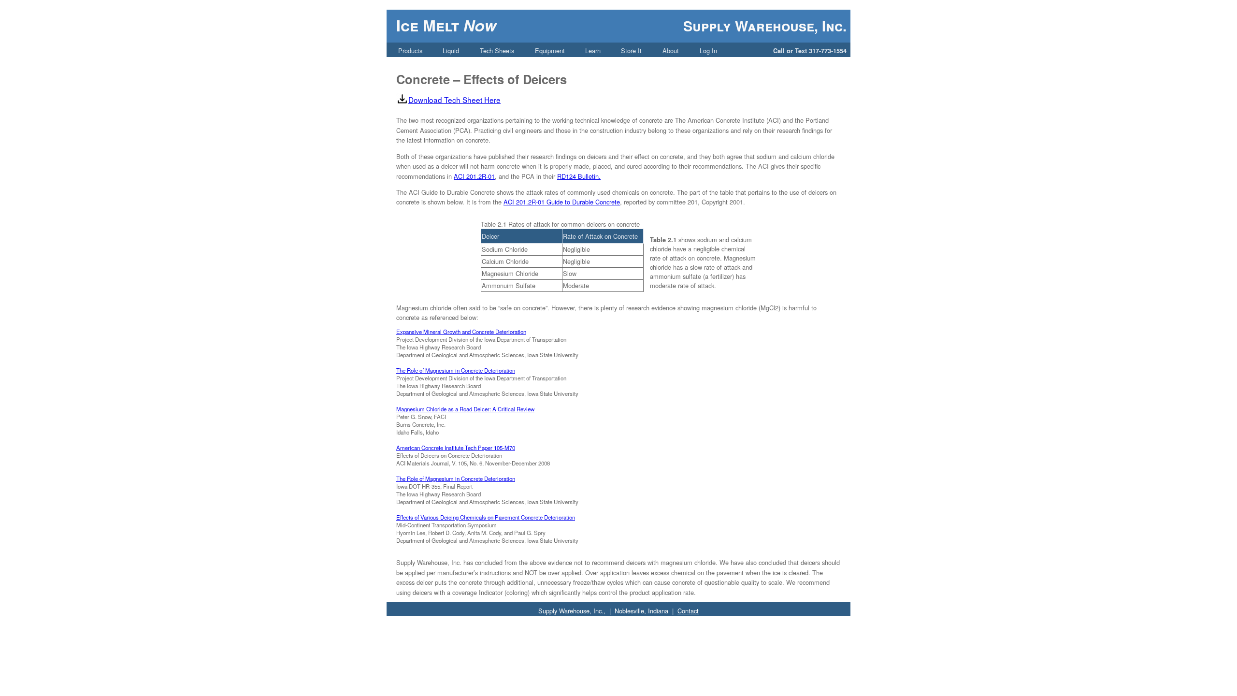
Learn (593, 50)
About (670, 50)
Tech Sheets (497, 50)
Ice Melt (446, 25)
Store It (631, 50)
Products (410, 50)
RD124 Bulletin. (579, 176)
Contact (688, 610)
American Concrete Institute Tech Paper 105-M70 (455, 447)
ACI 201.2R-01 (474, 176)
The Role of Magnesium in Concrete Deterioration (455, 370)
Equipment (550, 50)
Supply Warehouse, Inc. (765, 26)
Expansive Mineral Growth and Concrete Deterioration (461, 331)
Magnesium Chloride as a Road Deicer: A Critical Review (465, 409)
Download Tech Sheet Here (454, 99)
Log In (708, 50)
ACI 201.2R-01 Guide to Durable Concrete (561, 201)
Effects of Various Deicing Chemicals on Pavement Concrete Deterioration (485, 517)
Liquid (451, 50)
